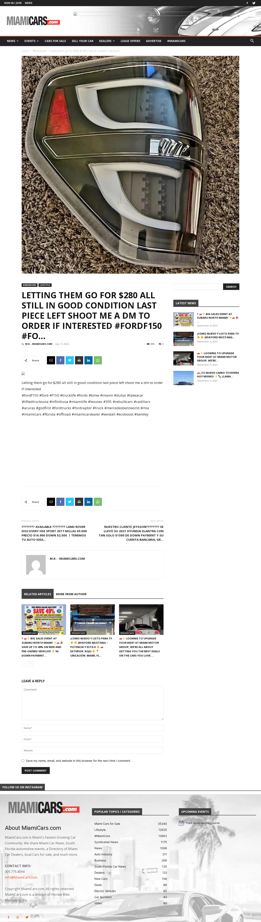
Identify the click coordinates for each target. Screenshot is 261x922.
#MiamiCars (176, 41)
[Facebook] (247, 3)
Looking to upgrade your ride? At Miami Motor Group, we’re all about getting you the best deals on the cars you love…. (139, 647)
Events (29, 41)
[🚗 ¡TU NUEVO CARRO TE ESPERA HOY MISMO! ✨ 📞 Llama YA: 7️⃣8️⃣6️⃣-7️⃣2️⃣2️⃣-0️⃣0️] (183, 378)
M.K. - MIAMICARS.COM (38, 343)
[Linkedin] (88, 360)
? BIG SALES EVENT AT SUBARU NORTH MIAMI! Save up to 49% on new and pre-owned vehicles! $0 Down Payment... (41, 647)
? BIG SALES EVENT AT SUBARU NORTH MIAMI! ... (214, 317)
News (28, 3)
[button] (252, 41)
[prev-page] (24, 663)
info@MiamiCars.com (21, 877)
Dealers (105, 41)
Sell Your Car (82, 41)
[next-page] (30, 663)
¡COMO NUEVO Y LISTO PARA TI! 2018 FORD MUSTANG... (218, 335)
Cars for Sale (55, 41)
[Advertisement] (92, 448)
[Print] (79, 360)
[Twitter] (254, 3)
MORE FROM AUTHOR (71, 594)
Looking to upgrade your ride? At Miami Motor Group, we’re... (217, 356)
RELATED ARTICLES (37, 594)
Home (25, 51)
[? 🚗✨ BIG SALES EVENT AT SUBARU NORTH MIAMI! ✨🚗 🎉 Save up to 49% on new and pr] (44, 619)
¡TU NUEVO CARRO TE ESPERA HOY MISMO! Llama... (218, 374)
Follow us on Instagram (22, 787)
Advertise (153, 41)
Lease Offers (130, 41)
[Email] (51, 360)
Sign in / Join (13, 3)
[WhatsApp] (98, 360)
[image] (43, 808)
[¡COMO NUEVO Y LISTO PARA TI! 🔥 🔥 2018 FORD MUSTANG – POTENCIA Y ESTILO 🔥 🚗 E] (92, 619)
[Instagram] (17, 917)
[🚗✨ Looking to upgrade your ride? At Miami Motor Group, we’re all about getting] (141, 619)
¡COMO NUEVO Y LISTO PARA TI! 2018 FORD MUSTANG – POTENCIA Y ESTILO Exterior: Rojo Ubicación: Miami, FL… (91, 647)
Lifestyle (45, 285)
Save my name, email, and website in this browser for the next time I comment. (78, 760)
